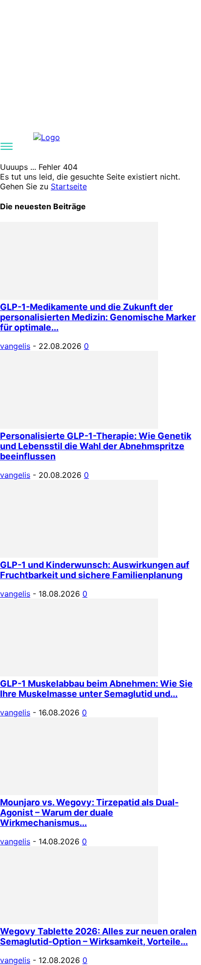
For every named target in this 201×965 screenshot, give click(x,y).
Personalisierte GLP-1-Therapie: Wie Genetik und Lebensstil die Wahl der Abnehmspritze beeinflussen (95, 446)
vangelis (15, 346)
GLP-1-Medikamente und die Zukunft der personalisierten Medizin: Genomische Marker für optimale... (98, 317)
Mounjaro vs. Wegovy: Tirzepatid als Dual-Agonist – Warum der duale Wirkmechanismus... (89, 812)
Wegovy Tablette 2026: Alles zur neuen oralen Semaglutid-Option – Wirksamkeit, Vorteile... (98, 936)
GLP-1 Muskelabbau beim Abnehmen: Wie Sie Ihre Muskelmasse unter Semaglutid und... (96, 688)
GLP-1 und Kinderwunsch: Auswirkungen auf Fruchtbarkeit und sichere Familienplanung (94, 570)
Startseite (69, 186)
